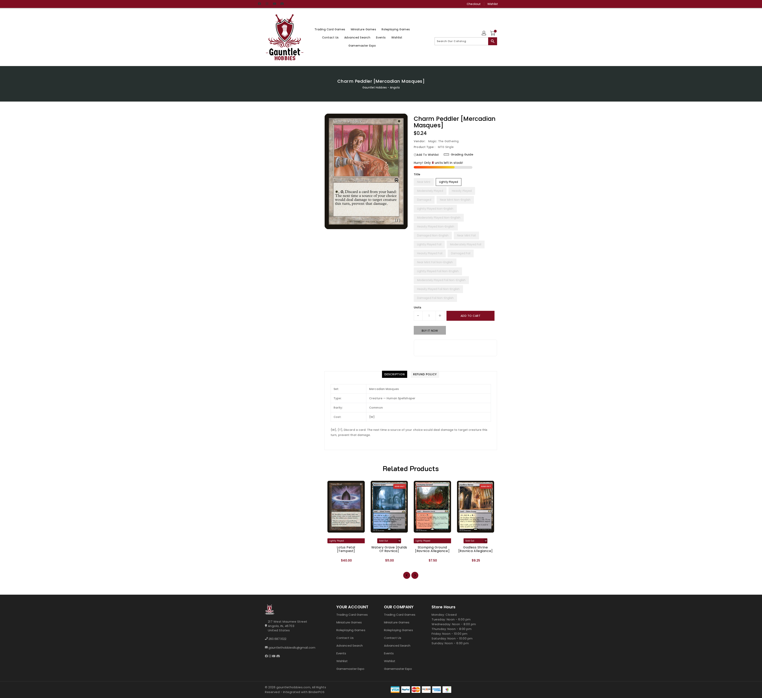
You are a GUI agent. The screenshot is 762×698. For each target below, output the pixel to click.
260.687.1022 (277, 639)
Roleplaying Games (350, 630)
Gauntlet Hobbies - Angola (381, 87)
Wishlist (492, 4)
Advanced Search (349, 645)
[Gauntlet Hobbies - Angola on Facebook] (259, 4)
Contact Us (345, 638)
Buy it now (430, 331)
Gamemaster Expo (350, 669)
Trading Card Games (352, 615)
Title (417, 174)
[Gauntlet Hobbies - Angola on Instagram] (267, 4)
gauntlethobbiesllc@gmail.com (291, 647)
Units (417, 307)
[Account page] (484, 33)
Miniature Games (349, 622)
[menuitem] (330, 29)
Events (341, 653)
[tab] (394, 374)
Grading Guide (462, 154)
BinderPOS (317, 692)
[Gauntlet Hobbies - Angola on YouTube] (274, 4)
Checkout (474, 4)
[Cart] (493, 33)
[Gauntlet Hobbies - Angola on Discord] (282, 4)
